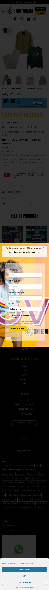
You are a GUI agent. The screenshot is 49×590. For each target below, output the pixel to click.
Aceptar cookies (24, 570)
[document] (24, 295)
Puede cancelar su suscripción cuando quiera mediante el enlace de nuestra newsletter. (24, 322)
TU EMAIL (13, 270)
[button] (46, 246)
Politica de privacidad (29, 587)
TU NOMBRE (14, 281)
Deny (24, 576)
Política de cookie (19, 587)
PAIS (11, 304)
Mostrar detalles (24, 582)
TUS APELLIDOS (16, 292)
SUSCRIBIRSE (17, 329)
